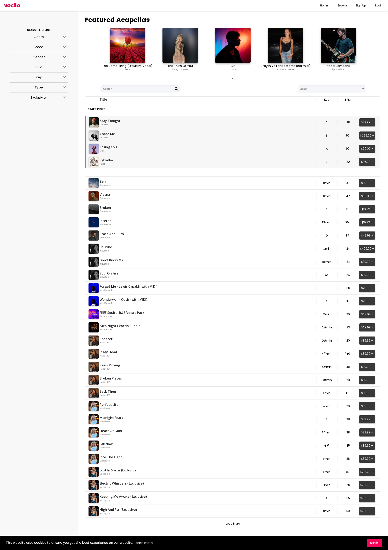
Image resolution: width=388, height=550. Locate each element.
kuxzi (102, 163)
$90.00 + (367, 149)
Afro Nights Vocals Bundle (120, 326)
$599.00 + (367, 136)
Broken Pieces (111, 378)
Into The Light (111, 457)
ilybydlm (106, 160)
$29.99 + (367, 288)
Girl (233, 66)
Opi (102, 150)
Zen (103, 181)
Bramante (105, 184)
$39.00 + (367, 262)
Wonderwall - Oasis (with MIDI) (123, 299)
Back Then (108, 391)
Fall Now (106, 444)
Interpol (106, 221)
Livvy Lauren (180, 69)
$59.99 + (367, 314)
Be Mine (106, 247)
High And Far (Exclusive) (118, 509)
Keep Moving (110, 365)
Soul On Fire (109, 273)
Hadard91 (105, 342)
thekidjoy (105, 237)
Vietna (105, 194)
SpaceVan (338, 69)
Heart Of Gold (111, 431)
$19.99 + (367, 209)
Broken (105, 207)
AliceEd (104, 137)
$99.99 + (367, 196)
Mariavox (105, 408)
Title (103, 99)
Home (324, 5)
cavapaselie (285, 69)
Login (379, 5)
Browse (343, 5)
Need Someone (338, 66)
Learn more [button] (143, 543)
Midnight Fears (111, 417)
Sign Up (361, 5)
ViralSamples (107, 289)
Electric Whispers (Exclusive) (122, 483)
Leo (127, 69)
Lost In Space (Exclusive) (119, 470)
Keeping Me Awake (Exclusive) (123, 496)
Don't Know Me (111, 260)
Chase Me (107, 134)
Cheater (106, 339)
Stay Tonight (110, 121)
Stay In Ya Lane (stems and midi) (285, 66)
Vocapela (105, 473)
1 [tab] (233, 78)
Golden (104, 124)
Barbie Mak (106, 316)
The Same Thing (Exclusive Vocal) (127, 66)
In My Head (108, 352)
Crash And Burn (112, 234)
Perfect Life (109, 404)
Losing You (108, 147)
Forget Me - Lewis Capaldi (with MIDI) (128, 286)
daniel (233, 69)
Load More (233, 524)
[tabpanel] (127, 51)
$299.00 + (367, 472)
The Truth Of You (180, 66)
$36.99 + (367, 162)
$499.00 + (367, 249)
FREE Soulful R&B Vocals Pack (122, 312)
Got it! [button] (375, 543)
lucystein (105, 250)
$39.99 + (367, 122)
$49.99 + (367, 235)
